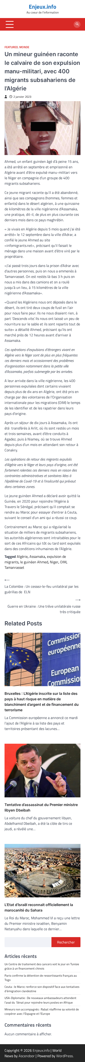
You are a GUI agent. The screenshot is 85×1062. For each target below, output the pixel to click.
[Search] (77, 24)
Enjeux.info (42, 6)
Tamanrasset (14, 567)
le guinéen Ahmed (34, 562)
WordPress (64, 1056)
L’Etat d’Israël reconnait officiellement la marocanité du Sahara (39, 907)
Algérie (22, 556)
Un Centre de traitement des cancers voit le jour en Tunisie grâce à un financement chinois (42, 966)
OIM (63, 562)
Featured (11, 47)
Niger (54, 562)
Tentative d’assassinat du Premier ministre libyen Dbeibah (41, 807)
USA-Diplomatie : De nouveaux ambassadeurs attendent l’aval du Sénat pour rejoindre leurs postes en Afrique (40, 1000)
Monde (24, 47)
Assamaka (37, 556)
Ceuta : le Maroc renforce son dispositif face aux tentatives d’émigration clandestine (42, 988)
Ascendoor (27, 1056)
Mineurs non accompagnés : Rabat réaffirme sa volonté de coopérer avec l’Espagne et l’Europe (42, 1011)
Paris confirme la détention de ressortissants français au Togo (41, 977)
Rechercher (66, 942)
